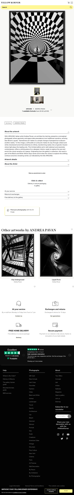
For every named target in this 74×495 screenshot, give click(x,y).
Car (30, 415)
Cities (31, 392)
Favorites (32, 385)
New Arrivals (33, 379)
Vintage (31, 444)
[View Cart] (68, 2)
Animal (31, 398)
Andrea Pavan (18, 282)
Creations (32, 437)
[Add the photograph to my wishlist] (35, 287)
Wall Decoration (34, 466)
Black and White (34, 395)
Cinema (31, 457)
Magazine (58, 392)
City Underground (17, 280)
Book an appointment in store (37, 173)
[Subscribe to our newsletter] (69, 416)
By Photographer (34, 476)
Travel (31, 405)
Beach (31, 418)
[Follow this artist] (72, 229)
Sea (30, 431)
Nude (31, 434)
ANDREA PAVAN (20, 123)
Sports (31, 408)
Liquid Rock (56, 280)
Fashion (31, 389)
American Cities (34, 440)
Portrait (31, 428)
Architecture (33, 411)
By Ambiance (33, 473)
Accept (66, 490)
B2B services (7, 393)
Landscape (32, 402)
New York (32, 453)
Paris (30, 460)
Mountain (32, 447)
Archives (8, 123)
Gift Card (32, 376)
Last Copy (32, 382)
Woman (31, 424)
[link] (10, 2)
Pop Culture (33, 450)
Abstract (32, 421)
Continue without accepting (51, 490)
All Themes (32, 463)
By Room (32, 470)
